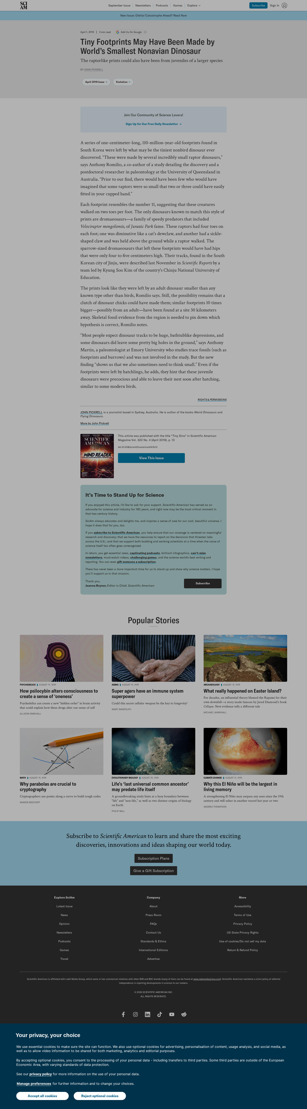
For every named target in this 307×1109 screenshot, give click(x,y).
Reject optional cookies (99, 1096)
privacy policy (40, 1074)
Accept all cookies (42, 1096)
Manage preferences (34, 1083)
